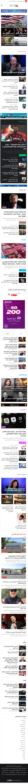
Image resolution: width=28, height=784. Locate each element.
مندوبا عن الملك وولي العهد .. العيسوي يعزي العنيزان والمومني (10, 685)
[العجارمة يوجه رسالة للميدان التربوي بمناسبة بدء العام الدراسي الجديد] (22, 366)
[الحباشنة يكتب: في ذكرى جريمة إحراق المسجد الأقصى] (22, 667)
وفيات (24, 758)
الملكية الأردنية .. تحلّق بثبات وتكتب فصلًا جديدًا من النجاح (20, 508)
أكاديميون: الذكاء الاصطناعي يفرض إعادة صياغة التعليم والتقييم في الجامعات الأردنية (10, 467)
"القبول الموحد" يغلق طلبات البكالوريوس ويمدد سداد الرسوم (15, 557)
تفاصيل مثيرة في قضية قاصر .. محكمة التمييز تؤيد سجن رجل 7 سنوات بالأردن (10, 339)
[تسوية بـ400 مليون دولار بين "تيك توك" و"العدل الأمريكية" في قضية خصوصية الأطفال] (22, 458)
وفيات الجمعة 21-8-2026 (11, 697)
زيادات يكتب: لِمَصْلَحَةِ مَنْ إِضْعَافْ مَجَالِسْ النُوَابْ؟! (10, 87)
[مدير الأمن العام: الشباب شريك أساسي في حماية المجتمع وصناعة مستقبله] (22, 346)
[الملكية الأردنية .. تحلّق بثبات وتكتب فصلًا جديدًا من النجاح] (20, 499)
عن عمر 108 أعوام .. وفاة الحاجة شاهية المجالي (11, 692)
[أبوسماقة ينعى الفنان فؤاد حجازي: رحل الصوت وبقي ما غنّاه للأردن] (22, 353)
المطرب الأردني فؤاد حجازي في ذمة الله (16, 632)
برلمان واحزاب (22, 726)
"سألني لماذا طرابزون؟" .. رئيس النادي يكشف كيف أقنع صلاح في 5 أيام (14, 146)
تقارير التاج (20, 774)
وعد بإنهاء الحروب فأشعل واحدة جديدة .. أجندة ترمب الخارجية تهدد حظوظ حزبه (14, 213)
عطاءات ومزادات (22, 748)
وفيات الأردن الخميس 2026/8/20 (12, 703)
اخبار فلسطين (22, 724)
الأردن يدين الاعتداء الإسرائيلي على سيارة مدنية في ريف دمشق (14, 582)
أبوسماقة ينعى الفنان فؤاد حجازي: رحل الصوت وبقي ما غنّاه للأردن (11, 353)
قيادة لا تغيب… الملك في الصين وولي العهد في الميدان (10, 672)
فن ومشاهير (23, 746)
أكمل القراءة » (22, 155)
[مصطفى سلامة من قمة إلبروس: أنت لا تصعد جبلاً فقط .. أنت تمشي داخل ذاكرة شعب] (24, 106)
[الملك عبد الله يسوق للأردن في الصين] (22, 648)
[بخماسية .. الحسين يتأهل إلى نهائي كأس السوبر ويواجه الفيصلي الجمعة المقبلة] (22, 99)
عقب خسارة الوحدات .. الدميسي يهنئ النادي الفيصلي (10, 180)
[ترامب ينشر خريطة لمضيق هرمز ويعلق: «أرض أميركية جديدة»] (20, 32)
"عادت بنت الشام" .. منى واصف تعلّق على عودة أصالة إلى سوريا (15, 387)
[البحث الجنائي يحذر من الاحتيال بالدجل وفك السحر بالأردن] (7, 32)
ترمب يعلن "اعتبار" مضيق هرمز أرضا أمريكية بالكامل (10, 233)
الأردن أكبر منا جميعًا (13, 652)
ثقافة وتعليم (23, 732)
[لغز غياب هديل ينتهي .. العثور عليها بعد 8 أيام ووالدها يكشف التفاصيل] (22, 92)
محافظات (23, 750)
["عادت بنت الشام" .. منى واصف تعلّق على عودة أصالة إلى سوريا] (14, 384)
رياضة (24, 738)
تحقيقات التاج (22, 730)
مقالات (24, 752)
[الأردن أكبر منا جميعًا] (22, 653)
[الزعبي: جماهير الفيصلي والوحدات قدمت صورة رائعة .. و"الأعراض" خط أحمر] (22, 172)
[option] (14, 30)
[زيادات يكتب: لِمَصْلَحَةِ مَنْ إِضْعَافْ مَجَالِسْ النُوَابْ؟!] (24, 86)
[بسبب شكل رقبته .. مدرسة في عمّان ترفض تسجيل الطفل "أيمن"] (21, 518)
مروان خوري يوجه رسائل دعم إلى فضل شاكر (15, 399)
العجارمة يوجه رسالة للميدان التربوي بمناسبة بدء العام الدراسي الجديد (10, 366)
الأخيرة (20, 333)
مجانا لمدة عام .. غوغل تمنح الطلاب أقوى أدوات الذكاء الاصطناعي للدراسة (14, 433)
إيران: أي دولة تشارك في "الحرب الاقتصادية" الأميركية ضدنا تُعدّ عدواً (15, 25)
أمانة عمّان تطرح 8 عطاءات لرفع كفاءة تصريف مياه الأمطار (11, 359)
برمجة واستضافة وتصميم (17, 780)
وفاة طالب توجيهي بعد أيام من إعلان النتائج (10, 709)
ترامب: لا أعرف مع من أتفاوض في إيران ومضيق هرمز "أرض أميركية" (10, 228)
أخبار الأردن (23, 720)
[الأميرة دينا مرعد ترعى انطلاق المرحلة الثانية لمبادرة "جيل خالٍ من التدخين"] (22, 79)
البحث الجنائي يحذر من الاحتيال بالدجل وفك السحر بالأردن (8, 35)
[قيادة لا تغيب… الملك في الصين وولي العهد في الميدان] (22, 673)
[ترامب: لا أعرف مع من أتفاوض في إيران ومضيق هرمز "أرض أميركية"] (22, 227)
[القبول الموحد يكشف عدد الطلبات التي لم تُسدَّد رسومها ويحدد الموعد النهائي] (20, 41)
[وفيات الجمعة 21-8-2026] (22, 698)
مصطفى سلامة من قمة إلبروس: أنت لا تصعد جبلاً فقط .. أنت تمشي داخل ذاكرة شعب (10, 107)
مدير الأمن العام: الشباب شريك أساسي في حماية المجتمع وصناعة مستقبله (11, 346)
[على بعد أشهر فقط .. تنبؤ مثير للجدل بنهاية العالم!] (22, 274)
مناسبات (23, 754)
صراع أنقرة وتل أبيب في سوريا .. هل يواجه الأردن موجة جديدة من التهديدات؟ (7, 509)
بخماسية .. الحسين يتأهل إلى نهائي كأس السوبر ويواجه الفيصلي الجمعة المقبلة (11, 100)
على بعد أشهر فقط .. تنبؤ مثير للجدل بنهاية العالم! (10, 275)
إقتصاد (24, 722)
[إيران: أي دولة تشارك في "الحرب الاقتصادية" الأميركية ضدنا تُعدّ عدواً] (14, 21)
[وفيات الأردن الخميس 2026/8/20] (22, 704)
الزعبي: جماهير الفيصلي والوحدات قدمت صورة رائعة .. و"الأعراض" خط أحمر (10, 174)
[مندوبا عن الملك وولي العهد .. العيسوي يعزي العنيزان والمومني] (22, 685)
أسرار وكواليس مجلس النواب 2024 (11, 774)
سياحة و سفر (22, 740)
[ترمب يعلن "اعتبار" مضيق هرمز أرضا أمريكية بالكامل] (22, 232)
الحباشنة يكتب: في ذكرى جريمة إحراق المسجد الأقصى (11, 667)
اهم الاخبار (23, 728)
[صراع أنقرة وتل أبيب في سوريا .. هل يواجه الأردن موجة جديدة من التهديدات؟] (7, 499)
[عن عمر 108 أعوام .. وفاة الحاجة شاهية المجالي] (22, 692)
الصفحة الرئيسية (23, 772)
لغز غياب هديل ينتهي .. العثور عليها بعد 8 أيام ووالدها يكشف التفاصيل (10, 93)
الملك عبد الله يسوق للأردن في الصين (11, 647)
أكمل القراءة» (22, 222)
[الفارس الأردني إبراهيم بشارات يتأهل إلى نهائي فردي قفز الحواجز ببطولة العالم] (22, 165)
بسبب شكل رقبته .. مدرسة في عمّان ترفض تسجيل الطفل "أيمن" (20, 526)
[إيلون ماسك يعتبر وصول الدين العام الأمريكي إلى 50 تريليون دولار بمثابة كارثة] (22, 280)
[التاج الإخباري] (14, 5)
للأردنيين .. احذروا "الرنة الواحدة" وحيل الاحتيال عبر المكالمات (10, 453)
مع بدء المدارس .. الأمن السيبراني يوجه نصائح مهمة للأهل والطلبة (10, 448)
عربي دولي (23, 744)
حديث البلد (23, 736)
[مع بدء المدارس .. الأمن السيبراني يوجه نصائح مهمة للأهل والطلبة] (23, 447)
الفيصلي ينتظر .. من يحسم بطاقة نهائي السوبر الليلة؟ (10, 160)
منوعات (23, 756)
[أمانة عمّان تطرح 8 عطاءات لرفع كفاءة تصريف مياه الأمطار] (22, 359)
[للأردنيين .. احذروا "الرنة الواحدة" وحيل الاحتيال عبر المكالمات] (22, 452)
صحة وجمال (23, 742)
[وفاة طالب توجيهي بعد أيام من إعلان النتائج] (22, 709)
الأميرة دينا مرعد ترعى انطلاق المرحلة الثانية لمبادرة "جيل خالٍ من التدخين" (10, 80)
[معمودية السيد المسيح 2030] (13, 65)
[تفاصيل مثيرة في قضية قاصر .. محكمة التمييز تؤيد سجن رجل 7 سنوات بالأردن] (22, 339)
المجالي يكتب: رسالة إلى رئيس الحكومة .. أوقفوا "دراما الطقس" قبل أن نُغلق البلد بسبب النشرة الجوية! (10, 660)
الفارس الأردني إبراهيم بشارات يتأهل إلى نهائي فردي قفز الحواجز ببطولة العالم (10, 166)
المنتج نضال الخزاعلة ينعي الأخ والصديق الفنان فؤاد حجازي (14, 607)
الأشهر (7, 333)
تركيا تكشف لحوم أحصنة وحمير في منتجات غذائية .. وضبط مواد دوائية (14, 262)
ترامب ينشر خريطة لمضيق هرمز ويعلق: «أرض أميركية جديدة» (21, 36)
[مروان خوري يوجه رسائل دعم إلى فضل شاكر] (14, 396)
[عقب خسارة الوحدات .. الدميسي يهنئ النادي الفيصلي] (24, 179)
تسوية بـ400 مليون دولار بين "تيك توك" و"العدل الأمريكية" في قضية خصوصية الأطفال (9, 460)
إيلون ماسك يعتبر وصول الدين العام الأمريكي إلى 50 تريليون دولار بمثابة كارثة (9, 281)
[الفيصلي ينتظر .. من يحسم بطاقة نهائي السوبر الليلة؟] (24, 159)
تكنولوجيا (23, 734)
